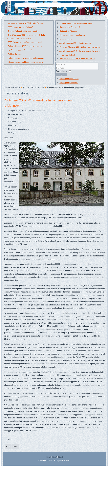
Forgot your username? (68, 79)
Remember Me (62, 71)
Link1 (48, 457)
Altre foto (12, 125)
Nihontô (25, 87)
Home (17, 87)
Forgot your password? (68, 82)
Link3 (60, 457)
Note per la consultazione (18, 129)
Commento (12, 118)
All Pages (12, 133)
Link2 (54, 457)
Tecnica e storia (37, 87)
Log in (61, 75)
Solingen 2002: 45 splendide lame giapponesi (39, 100)
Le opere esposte (15, 114)
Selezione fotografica (17, 122)
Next (10, 440)
